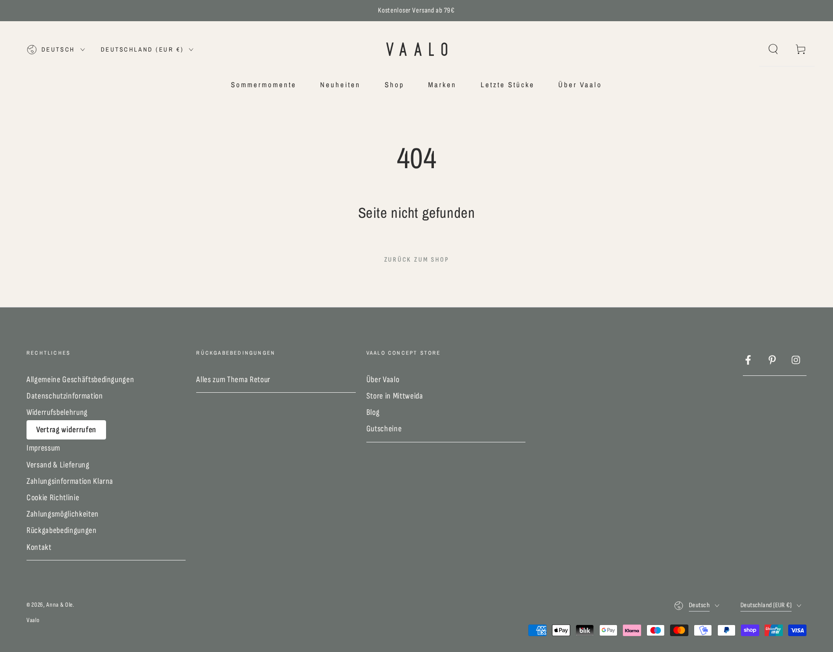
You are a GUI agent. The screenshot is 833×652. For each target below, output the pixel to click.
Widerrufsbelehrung (57, 412)
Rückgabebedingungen (62, 530)
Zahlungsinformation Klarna (70, 481)
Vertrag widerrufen (66, 430)
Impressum (43, 448)
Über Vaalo (383, 379)
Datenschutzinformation (65, 396)
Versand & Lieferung (58, 465)
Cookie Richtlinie (53, 497)
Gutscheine (384, 429)
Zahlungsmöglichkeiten (63, 514)
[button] (773, 49)
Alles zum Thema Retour (233, 379)
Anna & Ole (59, 605)
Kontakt (39, 547)
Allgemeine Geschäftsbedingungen (80, 379)
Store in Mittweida (394, 396)
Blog (373, 412)
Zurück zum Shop (416, 259)
